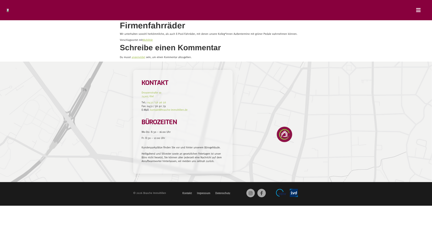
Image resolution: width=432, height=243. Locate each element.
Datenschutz (222, 193)
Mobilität (148, 40)
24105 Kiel (148, 96)
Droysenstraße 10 (151, 92)
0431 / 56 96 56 (156, 102)
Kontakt (187, 193)
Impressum (203, 193)
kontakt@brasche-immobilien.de (168, 109)
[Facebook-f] (261, 193)
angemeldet (138, 57)
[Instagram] (250, 193)
